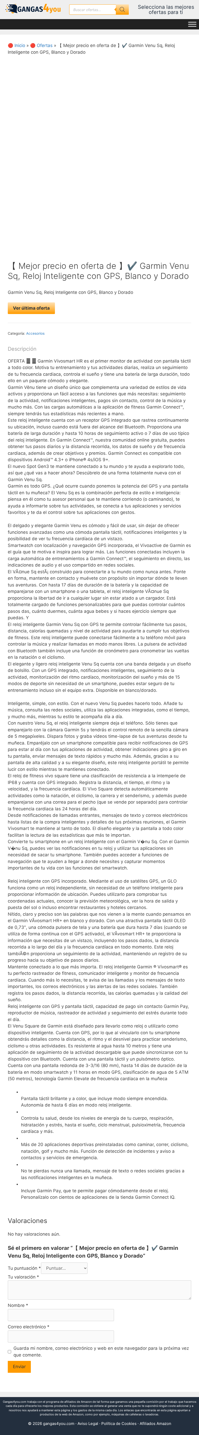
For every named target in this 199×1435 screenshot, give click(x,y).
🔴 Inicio (16, 45)
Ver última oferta (31, 308)
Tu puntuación (24, 1268)
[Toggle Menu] (192, 24)
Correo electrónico (28, 1326)
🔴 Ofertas (41, 45)
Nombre (18, 1305)
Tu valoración (23, 1277)
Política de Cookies (119, 1423)
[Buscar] (122, 9)
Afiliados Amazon (155, 1423)
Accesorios (35, 333)
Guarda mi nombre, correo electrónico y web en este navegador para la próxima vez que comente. (101, 1352)
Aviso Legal (87, 1423)
